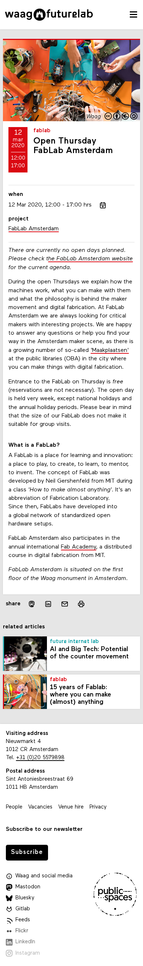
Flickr (21, 931)
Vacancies (40, 807)
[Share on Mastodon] (31, 604)
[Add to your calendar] (103, 205)
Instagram (27, 953)
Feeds (22, 920)
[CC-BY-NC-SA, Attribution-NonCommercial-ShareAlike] (121, 116)
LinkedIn (25, 942)
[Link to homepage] (49, 14)
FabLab (42, 131)
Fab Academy (78, 547)
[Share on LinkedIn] (48, 604)
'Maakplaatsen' (110, 350)
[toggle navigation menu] (133, 14)
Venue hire (71, 807)
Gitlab (22, 909)
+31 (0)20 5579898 (40, 758)
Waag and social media (44, 876)
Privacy (98, 807)
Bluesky (24, 898)
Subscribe (27, 852)
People (14, 807)
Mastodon (27, 887)
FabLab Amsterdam (33, 229)
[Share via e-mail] (64, 604)
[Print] (81, 604)
